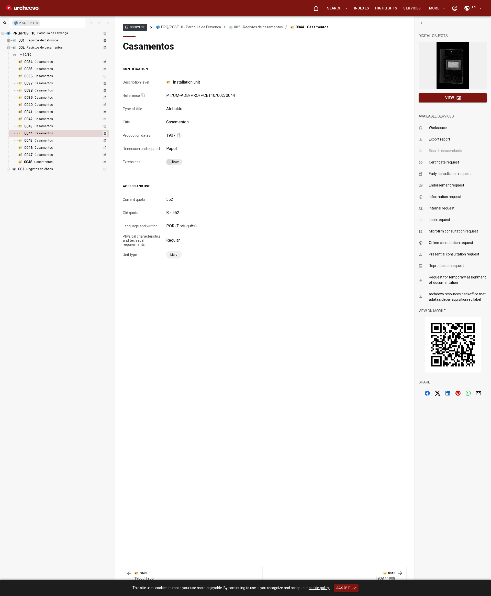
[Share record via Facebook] (427, 393)
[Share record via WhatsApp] (468, 393)
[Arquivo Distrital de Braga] (23, 8)
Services (412, 8)
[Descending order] (100, 23)
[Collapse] (108, 23)
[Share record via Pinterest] (458, 393)
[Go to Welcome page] (316, 8)
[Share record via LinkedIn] (448, 393)
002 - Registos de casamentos (258, 27)
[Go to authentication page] (455, 8)
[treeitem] (64, 133)
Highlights (386, 8)
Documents (135, 27)
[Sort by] (91, 23)
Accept (343, 588)
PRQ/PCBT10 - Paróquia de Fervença (191, 27)
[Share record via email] (478, 393)
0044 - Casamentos (312, 27)
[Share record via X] (437, 393)
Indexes (361, 8)
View (449, 98)
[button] (336, 8)
